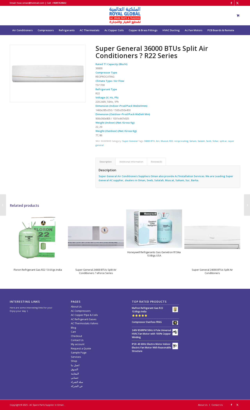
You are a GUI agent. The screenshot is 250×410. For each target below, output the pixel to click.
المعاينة (75, 373)
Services (76, 357)
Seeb (208, 141)
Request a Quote (81, 348)
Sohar (215, 141)
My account (77, 344)
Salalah (201, 141)
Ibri (158, 141)
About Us (76, 306)
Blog (73, 327)
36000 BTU (149, 141)
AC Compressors (81, 311)
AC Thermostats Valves (84, 323)
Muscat (164, 141)
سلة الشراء (77, 382)
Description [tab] (106, 161)
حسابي (75, 377)
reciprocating (181, 141)
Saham (192, 141)
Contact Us (77, 340)
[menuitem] (22, 30)
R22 (171, 141)
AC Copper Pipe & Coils (84, 315)
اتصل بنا (75, 365)
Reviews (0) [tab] (156, 161)
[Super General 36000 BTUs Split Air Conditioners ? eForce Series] (3, 205)
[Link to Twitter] (237, 3)
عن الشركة (77, 386)
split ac (223, 141)
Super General (130, 141)
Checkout (76, 336)
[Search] (234, 40)
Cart (73, 331)
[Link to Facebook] (231, 3)
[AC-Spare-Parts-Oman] (125, 15)
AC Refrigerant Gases (83, 319)
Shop (74, 361)
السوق (74, 369)
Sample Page (79, 352)
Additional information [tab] (131, 161)
